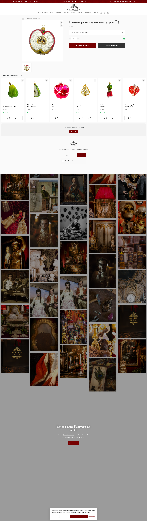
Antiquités (96, 12)
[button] (42, 13)
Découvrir (73, 132)
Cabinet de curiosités (69, 12)
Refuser (55, 516)
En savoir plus (92, 516)
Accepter (79, 516)
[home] (73, 7)
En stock (5, 113)
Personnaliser (64, 516)
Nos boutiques (88, 12)
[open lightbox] (61, 25)
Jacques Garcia (23, 1)
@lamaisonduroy (68, 435)
